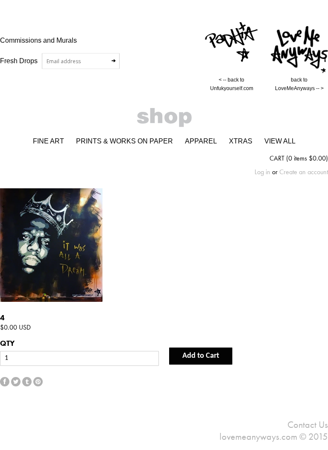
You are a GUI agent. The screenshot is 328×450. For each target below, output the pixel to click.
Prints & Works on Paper (124, 141)
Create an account (303, 171)
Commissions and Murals (38, 40)
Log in (262, 171)
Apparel (201, 141)
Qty (7, 343)
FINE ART (48, 141)
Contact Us (307, 424)
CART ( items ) (298, 158)
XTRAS (240, 141)
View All (280, 141)
